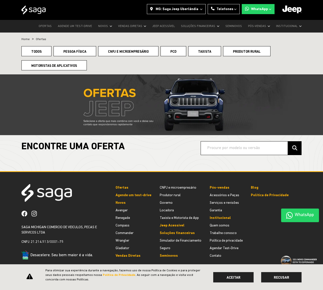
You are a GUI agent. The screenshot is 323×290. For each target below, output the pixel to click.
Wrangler (122, 241)
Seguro (165, 248)
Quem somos (219, 225)
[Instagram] (36, 214)
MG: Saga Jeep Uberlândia (177, 9)
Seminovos (233, 26)
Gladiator (122, 248)
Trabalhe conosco (223, 233)
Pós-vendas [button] (257, 26)
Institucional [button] (287, 26)
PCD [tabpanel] (173, 51)
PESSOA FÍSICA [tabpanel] (74, 51)
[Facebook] (26, 214)
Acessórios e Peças (224, 195)
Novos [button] (103, 26)
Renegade (123, 218)
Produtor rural (170, 195)
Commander (124, 233)
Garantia (216, 210)
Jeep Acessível (163, 26)
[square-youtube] (43, 214)
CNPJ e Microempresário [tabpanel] (128, 51)
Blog (254, 188)
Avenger (122, 210)
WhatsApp (259, 9)
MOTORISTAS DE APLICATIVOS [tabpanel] (54, 66)
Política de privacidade (226, 241)
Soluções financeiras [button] (198, 26)
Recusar (281, 278)
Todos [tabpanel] (36, 51)
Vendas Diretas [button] (130, 26)
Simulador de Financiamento (180, 241)
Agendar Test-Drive (224, 248)
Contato (215, 256)
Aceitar (233, 278)
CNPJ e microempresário (178, 188)
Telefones (225, 9)
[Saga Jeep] (33, 10)
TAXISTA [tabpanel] (204, 51)
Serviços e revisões (224, 203)
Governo (166, 203)
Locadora (167, 210)
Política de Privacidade (270, 195)
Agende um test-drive (75, 26)
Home (25, 39)
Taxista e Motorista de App (179, 218)
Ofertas (45, 26)
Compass (122, 225)
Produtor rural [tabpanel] (247, 51)
